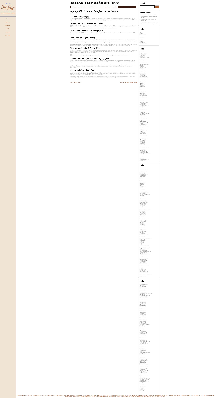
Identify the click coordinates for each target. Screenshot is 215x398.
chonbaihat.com (142, 112)
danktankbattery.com (143, 231)
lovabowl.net (142, 285)
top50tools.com (142, 82)
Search (142, 3)
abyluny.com (142, 388)
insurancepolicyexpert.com (144, 77)
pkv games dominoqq (143, 43)
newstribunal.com (143, 287)
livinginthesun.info (143, 186)
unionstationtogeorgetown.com (145, 324)
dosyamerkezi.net (143, 74)
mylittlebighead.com (143, 326)
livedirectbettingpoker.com (144, 234)
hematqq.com (133, 396)
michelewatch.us (143, 60)
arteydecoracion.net (143, 116)
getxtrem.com (142, 223)
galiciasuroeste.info (143, 94)
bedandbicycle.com (143, 331)
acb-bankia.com (142, 240)
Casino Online (7, 22)
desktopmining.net (143, 149)
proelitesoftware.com (143, 340)
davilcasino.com (142, 308)
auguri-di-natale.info (143, 59)
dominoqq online (142, 34)
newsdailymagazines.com (144, 288)
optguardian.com (143, 306)
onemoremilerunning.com (144, 217)
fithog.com (141, 117)
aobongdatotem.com (143, 292)
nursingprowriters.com (143, 250)
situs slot (72, 395)
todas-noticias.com (143, 182)
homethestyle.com (143, 314)
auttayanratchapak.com (144, 198)
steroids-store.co (143, 115)
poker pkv (141, 33)
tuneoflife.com (142, 273)
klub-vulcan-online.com (144, 344)
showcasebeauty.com (143, 76)
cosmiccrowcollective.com (144, 192)
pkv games (24, 395)
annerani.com (142, 85)
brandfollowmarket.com (144, 258)
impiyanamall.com (143, 305)
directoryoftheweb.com (144, 174)
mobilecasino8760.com (144, 130)
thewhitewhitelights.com (144, 122)
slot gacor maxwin (120, 395)
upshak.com (142, 242)
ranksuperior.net (142, 262)
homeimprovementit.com (144, 286)
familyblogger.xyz (143, 342)
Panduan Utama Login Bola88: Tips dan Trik (149, 14)
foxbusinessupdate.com (144, 235)
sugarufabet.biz (142, 373)
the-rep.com (142, 83)
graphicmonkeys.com (143, 333)
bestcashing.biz (142, 106)
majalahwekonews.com (144, 169)
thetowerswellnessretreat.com (145, 364)
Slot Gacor (8, 32)
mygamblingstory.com (143, 168)
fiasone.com (142, 230)
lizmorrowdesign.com (143, 359)
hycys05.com (142, 216)
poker (28, 395)
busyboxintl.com (142, 197)
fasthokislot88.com (143, 336)
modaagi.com (142, 92)
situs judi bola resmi (121, 396)
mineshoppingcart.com (144, 297)
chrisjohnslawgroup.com (144, 343)
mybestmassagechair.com (144, 126)
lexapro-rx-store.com (143, 151)
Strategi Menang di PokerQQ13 (75, 82)
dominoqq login (184, 395)
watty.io (141, 185)
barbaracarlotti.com (143, 148)
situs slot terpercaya (78, 395)
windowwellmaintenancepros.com (146, 274)
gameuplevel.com (143, 313)
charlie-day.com (142, 233)
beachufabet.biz (142, 371)
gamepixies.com (142, 334)
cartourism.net (142, 144)
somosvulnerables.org (143, 349)
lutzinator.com (142, 354)
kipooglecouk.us (142, 134)
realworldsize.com (143, 204)
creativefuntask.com (143, 321)
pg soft (57, 395)
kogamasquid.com (143, 154)
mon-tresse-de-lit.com (143, 372)
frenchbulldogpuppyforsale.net (145, 153)
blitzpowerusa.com (143, 214)
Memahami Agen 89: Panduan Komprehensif (149, 23)
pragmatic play (86, 395)
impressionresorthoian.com (144, 245)
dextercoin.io (142, 158)
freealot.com (142, 327)
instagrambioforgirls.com (144, 220)
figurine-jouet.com (143, 377)
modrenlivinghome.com (144, 380)
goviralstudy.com (142, 143)
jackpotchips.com (143, 339)
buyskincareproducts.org (144, 152)
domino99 (35, 395)
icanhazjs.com (142, 141)
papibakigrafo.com (143, 140)
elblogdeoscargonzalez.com (144, 113)
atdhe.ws (141, 123)
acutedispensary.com (143, 252)
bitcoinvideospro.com (143, 191)
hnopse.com (142, 268)
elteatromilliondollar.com (144, 201)
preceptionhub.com (143, 289)
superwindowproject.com (144, 139)
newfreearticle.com (143, 213)
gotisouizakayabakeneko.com (145, 194)
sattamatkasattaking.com (144, 368)
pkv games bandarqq (208, 395)
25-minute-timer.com (143, 320)
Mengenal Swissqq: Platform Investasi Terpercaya (128, 82)
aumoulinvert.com (143, 136)
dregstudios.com (142, 96)
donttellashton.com (143, 175)
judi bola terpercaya (96, 396)
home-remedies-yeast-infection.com (146, 293)
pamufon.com (142, 351)
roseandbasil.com (143, 121)
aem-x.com (142, 311)
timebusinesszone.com (144, 271)
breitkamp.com (142, 345)
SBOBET (7, 28)
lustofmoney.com (143, 270)
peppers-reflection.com (144, 272)
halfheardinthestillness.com (144, 125)
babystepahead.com (143, 263)
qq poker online (140, 396)
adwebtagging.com (143, 261)
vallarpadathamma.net (143, 203)
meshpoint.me (142, 195)
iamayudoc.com (142, 325)
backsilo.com (142, 243)
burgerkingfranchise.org (144, 202)
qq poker (146, 395)
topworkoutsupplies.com (144, 298)
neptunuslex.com (143, 58)
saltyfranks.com (142, 84)
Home (7, 18)
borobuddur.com (142, 316)
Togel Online (7, 35)
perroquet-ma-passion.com (144, 379)
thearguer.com (142, 226)
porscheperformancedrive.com (145, 352)
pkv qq (141, 32)
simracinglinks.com (143, 73)
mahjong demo (142, 36)
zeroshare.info (142, 88)
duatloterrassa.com (143, 350)
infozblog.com (142, 111)
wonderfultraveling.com (144, 102)
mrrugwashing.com (143, 239)
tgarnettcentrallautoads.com (144, 64)
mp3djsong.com (142, 56)
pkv (140, 40)
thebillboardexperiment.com (144, 370)
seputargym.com (142, 304)
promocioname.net (143, 103)
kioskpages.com (142, 361)
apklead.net (142, 390)
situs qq (141, 35)
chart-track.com (142, 101)
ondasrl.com (142, 355)
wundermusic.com (143, 317)
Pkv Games (7, 25)
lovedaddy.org (142, 236)
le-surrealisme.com (143, 75)
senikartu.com (142, 183)
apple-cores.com (143, 145)
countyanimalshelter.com (144, 260)
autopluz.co (142, 66)
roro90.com (142, 177)
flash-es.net (142, 241)
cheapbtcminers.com (143, 323)
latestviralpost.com (143, 212)
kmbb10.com (142, 222)
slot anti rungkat (66, 395)
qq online (141, 39)
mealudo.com (142, 232)
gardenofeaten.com (143, 215)
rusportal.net (142, 184)
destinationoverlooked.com (144, 264)
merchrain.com (142, 383)
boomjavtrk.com (142, 389)
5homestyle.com (142, 160)
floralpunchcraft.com (143, 229)
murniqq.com (127, 396)
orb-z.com (141, 207)
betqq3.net (141, 131)
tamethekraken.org (143, 353)
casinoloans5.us (142, 132)
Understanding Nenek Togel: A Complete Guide (149, 22)
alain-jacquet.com (143, 193)
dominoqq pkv (142, 42)
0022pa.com (142, 87)
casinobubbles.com (143, 303)
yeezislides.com (142, 291)
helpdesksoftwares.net (144, 284)
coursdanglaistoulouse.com (144, 57)
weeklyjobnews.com (143, 259)
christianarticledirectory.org (144, 159)
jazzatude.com (142, 86)
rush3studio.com (142, 176)
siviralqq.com (142, 244)
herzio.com (141, 178)
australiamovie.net (143, 54)
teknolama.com (142, 205)
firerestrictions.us (143, 107)
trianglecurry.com (143, 362)
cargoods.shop (142, 188)
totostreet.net (142, 307)
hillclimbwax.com (143, 267)
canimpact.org (142, 142)
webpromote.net (142, 114)
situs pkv (141, 41)
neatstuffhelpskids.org (143, 97)
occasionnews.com (143, 269)
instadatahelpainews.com (144, 381)
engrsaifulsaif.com (143, 322)
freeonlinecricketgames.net (144, 105)
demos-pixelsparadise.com (144, 69)
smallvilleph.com (142, 93)
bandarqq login (135, 395)
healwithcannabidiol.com (144, 360)
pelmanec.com (142, 172)
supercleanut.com (143, 330)
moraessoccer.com (143, 98)
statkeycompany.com (143, 78)
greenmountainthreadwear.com (145, 251)
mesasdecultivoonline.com (144, 210)
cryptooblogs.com (143, 312)
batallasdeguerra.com (143, 95)
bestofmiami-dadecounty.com (145, 295)
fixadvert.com (142, 65)
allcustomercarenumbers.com (145, 341)
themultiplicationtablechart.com (145, 155)
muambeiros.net (142, 110)
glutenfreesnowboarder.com (145, 358)
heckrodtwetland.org (143, 124)
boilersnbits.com (142, 211)
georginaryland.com (143, 120)
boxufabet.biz (142, 374)
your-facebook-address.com (145, 378)
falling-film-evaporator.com (144, 248)
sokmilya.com (142, 387)
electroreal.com (142, 294)
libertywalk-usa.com (143, 53)
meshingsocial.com (143, 225)
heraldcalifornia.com (143, 332)
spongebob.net (142, 196)
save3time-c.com (143, 67)
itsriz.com (141, 187)
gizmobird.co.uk (142, 55)
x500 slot (61, 395)
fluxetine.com (142, 129)
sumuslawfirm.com (143, 249)
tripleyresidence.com (143, 346)
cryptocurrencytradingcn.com (145, 254)
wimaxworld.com (142, 104)
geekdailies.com (142, 382)
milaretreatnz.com (143, 91)
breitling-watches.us (143, 63)
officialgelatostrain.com (144, 365)
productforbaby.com (143, 206)
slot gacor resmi (128, 395)
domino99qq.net (142, 173)
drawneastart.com (143, 335)
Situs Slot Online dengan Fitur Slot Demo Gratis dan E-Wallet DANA (8, 7)
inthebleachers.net (143, 150)
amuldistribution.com (143, 315)
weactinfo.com (142, 224)
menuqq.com (18, 395)
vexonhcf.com (142, 68)
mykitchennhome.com (143, 135)
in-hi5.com (141, 179)
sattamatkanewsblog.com (144, 253)
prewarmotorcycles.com (144, 72)
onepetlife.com (142, 369)
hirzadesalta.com (143, 301)
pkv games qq (158, 396)
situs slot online (114, 395)
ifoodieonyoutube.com (143, 296)
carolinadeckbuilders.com (144, 79)
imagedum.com (142, 363)
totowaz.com (142, 255)
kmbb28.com (142, 384)
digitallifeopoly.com (143, 302)
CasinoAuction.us (143, 133)
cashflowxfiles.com (143, 221)
